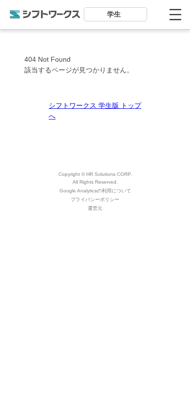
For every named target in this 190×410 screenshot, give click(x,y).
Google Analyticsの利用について (95, 190)
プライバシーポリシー (95, 199)
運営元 (95, 208)
